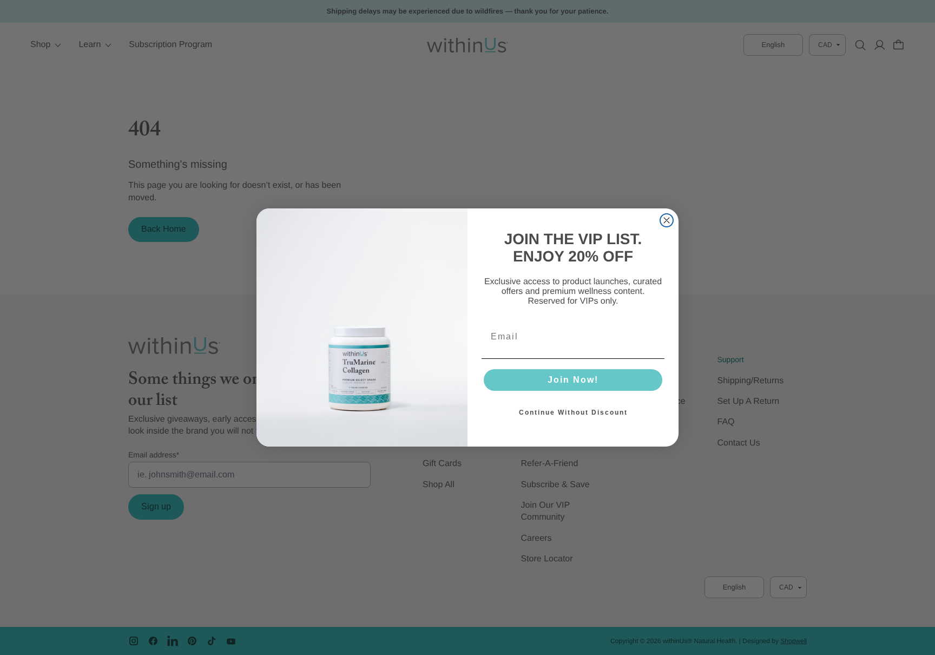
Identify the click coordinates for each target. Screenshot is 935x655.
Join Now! (573, 379)
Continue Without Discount (573, 412)
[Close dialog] (666, 220)
